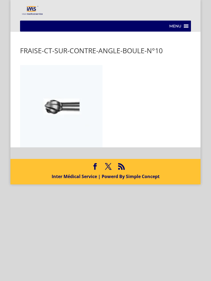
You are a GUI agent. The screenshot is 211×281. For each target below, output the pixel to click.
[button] (175, 26)
